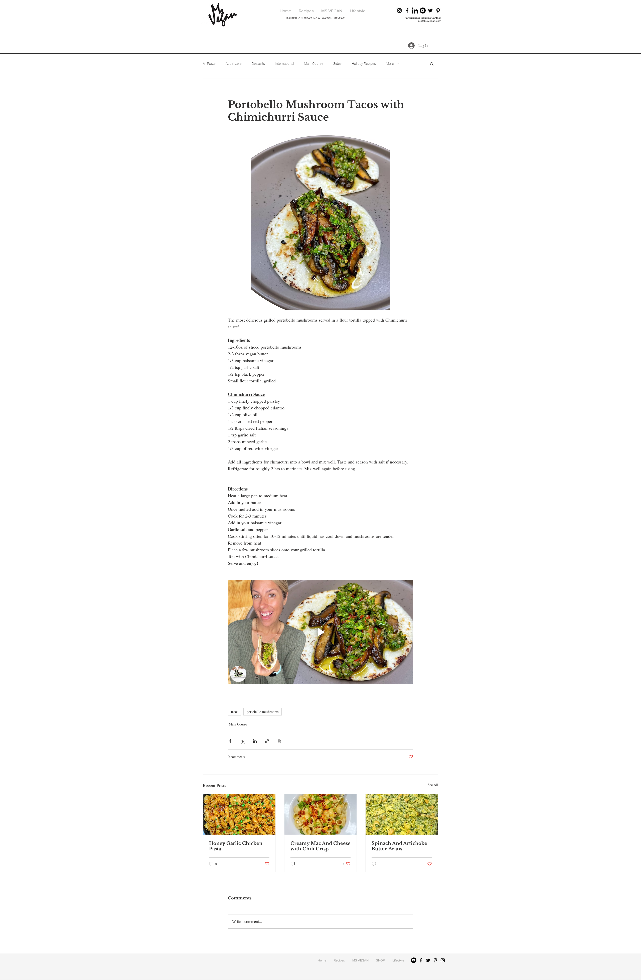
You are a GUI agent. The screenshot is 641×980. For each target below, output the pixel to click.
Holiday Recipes (364, 64)
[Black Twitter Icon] (430, 11)
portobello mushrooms (262, 711)
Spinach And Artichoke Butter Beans (399, 846)
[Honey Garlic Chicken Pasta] (239, 814)
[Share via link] (267, 741)
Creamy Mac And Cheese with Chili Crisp (320, 846)
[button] (431, 64)
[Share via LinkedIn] (254, 741)
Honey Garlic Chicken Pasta (235, 846)
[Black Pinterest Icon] (438, 11)
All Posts (209, 64)
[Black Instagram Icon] (399, 11)
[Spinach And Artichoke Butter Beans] (402, 814)
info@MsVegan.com (429, 20)
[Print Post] (279, 741)
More (390, 64)
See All (433, 785)
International (284, 64)
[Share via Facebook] (230, 741)
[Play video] (320, 632)
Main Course (313, 64)
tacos (234, 711)
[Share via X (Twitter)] (242, 741)
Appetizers (234, 64)
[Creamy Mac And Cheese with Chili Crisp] (320, 814)
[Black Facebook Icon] (407, 11)
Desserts (258, 64)
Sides (337, 64)
